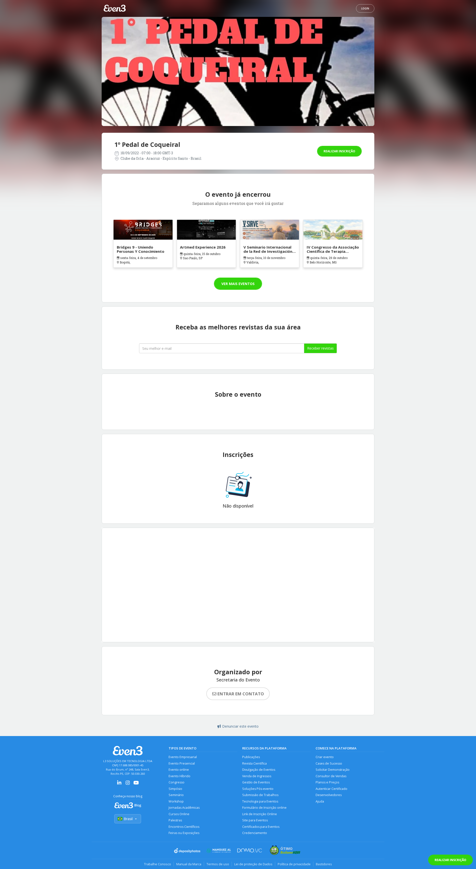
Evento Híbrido (179, 776)
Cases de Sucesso (329, 763)
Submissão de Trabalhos (260, 795)
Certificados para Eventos (260, 827)
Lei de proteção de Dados (253, 864)
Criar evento (325, 757)
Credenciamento (254, 833)
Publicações (251, 757)
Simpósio (175, 789)
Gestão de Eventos (256, 782)
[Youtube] (136, 784)
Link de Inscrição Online (259, 814)
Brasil (128, 818)
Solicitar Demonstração (333, 770)
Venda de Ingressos (256, 776)
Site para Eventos (255, 820)
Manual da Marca (188, 864)
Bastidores (324, 864)
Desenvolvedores (329, 795)
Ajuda (320, 801)
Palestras (175, 820)
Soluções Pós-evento (257, 789)
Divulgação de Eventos (258, 770)
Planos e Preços (327, 782)
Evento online (179, 770)
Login (365, 8)
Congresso (176, 782)
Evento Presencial (182, 763)
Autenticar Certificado (331, 789)
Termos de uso (218, 864)
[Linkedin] (119, 784)
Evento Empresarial (183, 757)
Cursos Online (179, 814)
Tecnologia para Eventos (260, 801)
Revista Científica (254, 763)
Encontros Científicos (184, 827)
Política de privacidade (294, 864)
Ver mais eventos (238, 283)
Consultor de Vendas (331, 776)
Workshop (176, 801)
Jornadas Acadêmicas (184, 807)
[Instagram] (128, 784)
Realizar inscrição (339, 151)
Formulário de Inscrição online (264, 807)
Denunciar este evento (240, 726)
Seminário (176, 795)
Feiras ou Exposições (184, 833)
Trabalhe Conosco (157, 864)
